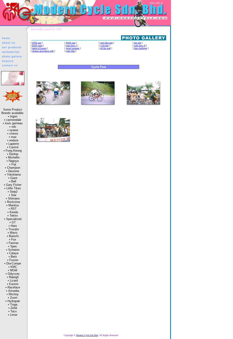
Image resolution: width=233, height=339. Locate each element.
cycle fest (104, 45)
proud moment (72, 48)
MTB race (36, 42)
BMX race (70, 42)
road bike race (106, 42)
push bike (70, 51)
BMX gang (37, 45)
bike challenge (140, 48)
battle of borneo (39, 48)
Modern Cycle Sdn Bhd (87, 335)
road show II (139, 45)
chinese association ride (42, 51)
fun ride (137, 42)
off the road (105, 48)
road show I (71, 45)
